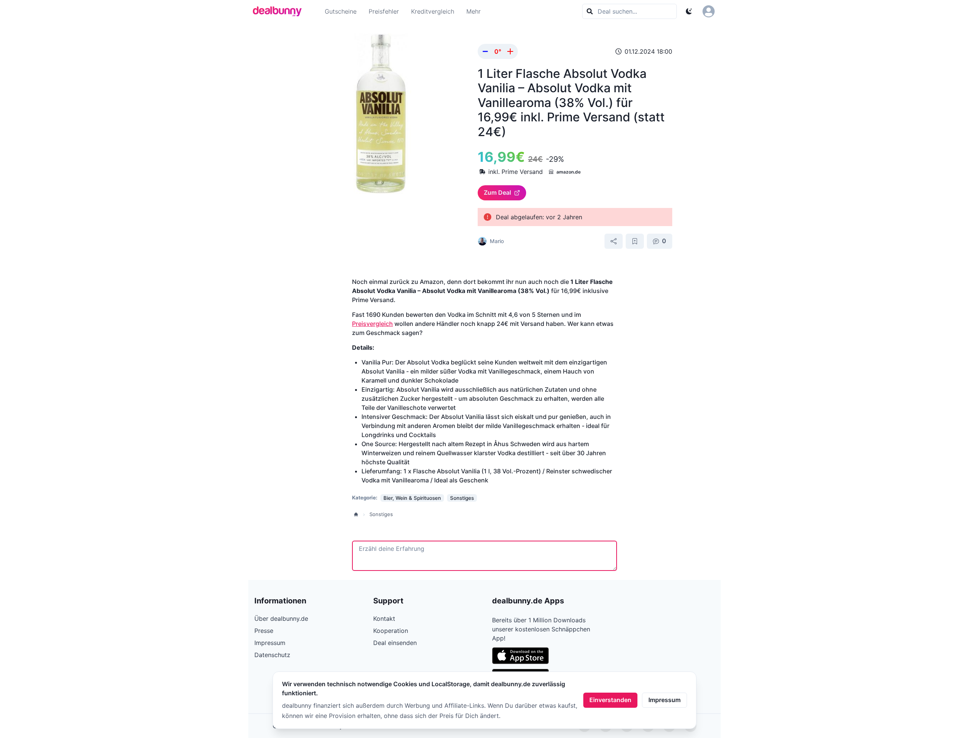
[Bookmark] (635, 241)
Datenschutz (272, 655)
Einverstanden (610, 700)
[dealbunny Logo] (280, 11)
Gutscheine (341, 11)
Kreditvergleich (432, 11)
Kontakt (384, 618)
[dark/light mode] (688, 11)
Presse (263, 630)
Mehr (473, 11)
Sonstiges (381, 514)
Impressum (664, 700)
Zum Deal (497, 192)
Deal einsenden (395, 643)
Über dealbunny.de (281, 618)
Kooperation (390, 630)
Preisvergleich (372, 323)
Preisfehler (384, 11)
